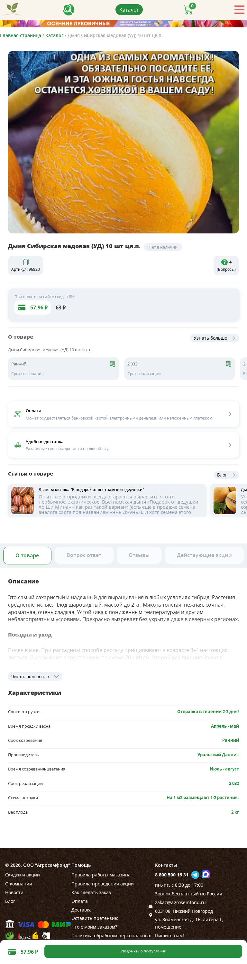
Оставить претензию (95, 918)
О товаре (27, 555)
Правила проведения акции (102, 884)
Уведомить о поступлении (143, 951)
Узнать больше (210, 338)
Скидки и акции (22, 875)
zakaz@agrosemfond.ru (180, 902)
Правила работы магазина (101, 875)
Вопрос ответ (84, 555)
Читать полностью (30, 676)
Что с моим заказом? (94, 927)
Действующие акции (204, 555)
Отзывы (139, 555)
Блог (222, 475)
